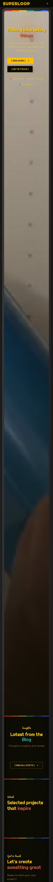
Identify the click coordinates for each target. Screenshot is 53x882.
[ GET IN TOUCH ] (20, 69)
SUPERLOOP (16, 3)
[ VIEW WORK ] (18, 60)
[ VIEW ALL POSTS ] (24, 765)
